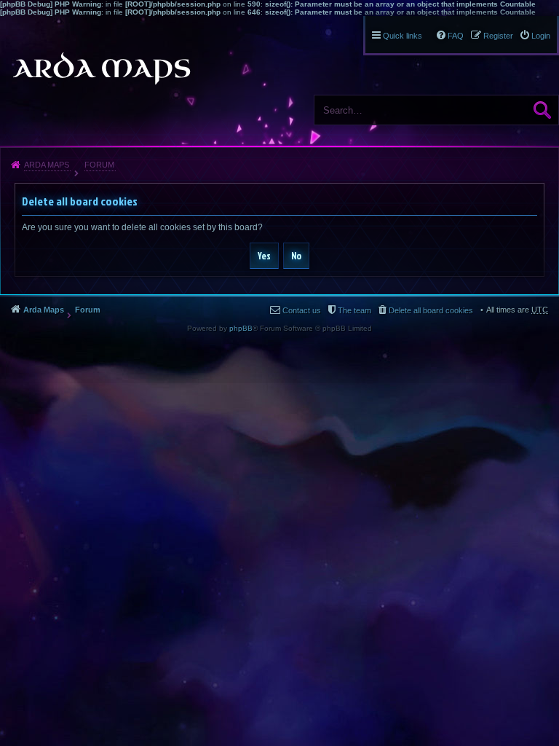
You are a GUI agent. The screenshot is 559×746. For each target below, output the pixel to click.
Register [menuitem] (498, 35)
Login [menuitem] (540, 35)
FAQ (456, 35)
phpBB (241, 328)
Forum (99, 164)
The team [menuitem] (354, 310)
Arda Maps (46, 164)
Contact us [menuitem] (301, 310)
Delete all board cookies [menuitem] (431, 310)
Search (542, 110)
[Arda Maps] (101, 68)
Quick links (402, 35)
